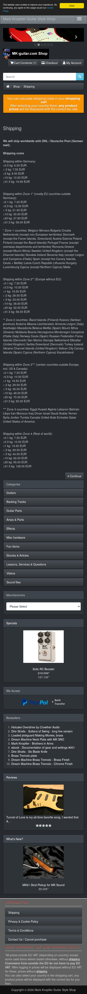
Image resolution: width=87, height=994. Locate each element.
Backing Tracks (16, 502)
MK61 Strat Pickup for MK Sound (43, 885)
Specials (11, 623)
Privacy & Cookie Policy (23, 921)
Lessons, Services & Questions (26, 564)
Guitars (11, 493)
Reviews (11, 777)
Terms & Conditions (20, 930)
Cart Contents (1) (24, 63)
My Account (73, 63)
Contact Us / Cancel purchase (27, 939)
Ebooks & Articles (17, 555)
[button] (9, 35)
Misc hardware (15, 537)
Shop (16, 86)
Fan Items (12, 546)
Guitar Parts (14, 511)
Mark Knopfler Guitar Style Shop (29, 18)
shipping (74, 959)
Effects (10, 528)
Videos (10, 573)
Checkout (51, 63)
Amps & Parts (15, 520)
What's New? (14, 839)
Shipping (29, 86)
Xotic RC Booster (43, 669)
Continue (75, 476)
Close (71, 5)
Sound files (13, 582)
